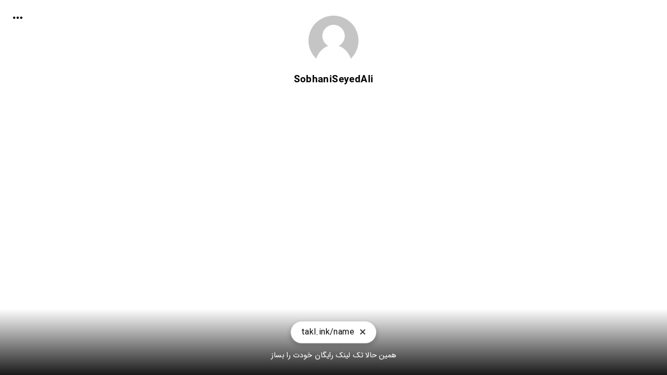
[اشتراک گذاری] (17, 17)
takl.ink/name (327, 332)
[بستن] (363, 332)
